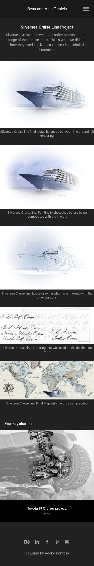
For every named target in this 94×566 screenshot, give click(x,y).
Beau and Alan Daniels (47, 8)
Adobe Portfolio (57, 553)
